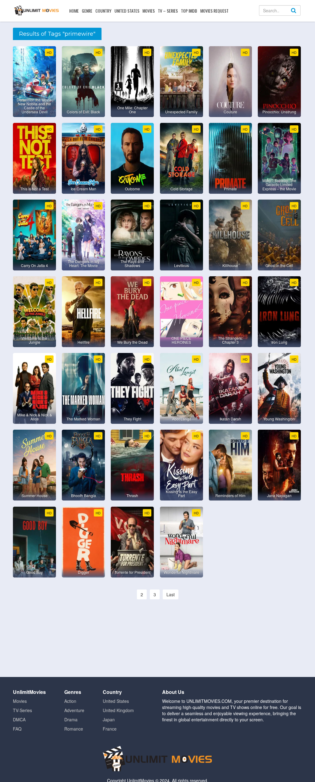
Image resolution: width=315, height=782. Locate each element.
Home (74, 10)
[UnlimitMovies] (36, 10)
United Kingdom (118, 710)
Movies (148, 10)
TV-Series (22, 710)
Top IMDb (189, 10)
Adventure (74, 710)
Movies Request (214, 10)
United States (126, 10)
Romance (73, 729)
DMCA (19, 719)
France (110, 729)
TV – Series (168, 10)
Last (170, 594)
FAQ (17, 729)
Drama (71, 719)
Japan (109, 719)
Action (70, 701)
